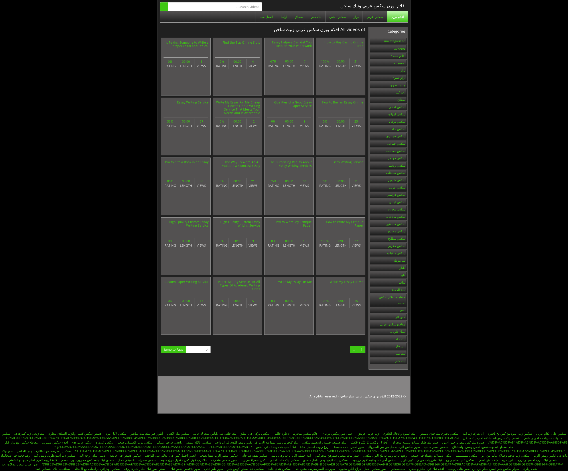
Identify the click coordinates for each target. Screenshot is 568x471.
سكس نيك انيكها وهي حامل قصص (325, 460)
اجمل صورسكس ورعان (337, 433)
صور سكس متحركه (223, 460)
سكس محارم (396, 209)
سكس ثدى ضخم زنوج (460, 460)
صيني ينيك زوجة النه (92, 455)
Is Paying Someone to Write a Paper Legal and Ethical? (187, 44)
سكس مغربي (396, 246)
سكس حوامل (396, 158)
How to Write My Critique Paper (344, 224)
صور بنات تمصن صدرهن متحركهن (337, 455)
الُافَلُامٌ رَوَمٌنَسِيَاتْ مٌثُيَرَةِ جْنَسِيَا (370, 442)
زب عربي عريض (368, 433)
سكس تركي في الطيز (255, 433)
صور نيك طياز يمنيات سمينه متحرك (415, 442)
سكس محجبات (395, 216)
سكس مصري (396, 231)
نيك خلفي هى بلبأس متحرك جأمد (215, 433)
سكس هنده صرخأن (254, 455)
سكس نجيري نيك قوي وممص (439, 433)
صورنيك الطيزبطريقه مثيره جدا (315, 469)
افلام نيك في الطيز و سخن (426, 469)
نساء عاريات (397, 331)
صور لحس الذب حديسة (348, 447)
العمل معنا (266, 17)
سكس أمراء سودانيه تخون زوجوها (374, 460)
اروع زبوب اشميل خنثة (314, 447)
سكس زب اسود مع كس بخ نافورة (510, 433)
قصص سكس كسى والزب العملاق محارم (75, 433)
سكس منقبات (396, 253)
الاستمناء (399, 63)
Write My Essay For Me (346, 282)
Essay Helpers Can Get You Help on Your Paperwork (292, 44)
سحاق (299, 17)
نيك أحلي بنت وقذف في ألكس (276, 447)
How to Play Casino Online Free (343, 44)
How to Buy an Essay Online (342, 102)
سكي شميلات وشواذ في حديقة (431, 455)
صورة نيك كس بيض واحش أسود (463, 442)
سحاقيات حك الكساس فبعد (53, 469)
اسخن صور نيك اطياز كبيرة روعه (145, 469)
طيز (402, 275)
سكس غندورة (105, 442)
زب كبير (400, 92)
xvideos (399, 48)
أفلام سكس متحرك (305, 433)
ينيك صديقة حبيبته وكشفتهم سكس (324, 442)
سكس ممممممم (466, 455)
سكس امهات (396, 114)
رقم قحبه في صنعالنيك (15, 455)
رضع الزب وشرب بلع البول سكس (385, 455)
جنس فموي (397, 85)
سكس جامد (397, 129)
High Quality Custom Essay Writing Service (240, 224)
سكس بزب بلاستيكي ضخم (135, 442)
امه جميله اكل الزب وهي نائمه (291, 455)
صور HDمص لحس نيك (185, 469)
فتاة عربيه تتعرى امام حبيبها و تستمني (32, 460)
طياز (402, 268)
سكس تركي (397, 121)
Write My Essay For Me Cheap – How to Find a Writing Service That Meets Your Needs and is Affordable (238, 107)
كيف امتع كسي (488, 460)
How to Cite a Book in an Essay (186, 162)
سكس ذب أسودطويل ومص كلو (54, 455)
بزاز (356, 17)
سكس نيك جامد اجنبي (284, 460)
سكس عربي (375, 17)
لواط (284, 17)
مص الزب (398, 317)
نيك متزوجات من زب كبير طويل (421, 460)
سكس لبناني (397, 202)
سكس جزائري (395, 136)
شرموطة (399, 260)
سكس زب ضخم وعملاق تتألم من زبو (505, 455)
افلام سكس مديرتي (55, 442)
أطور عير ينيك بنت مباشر (146, 433)
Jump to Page (173, 349)
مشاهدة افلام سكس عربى (392, 299)
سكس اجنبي (337, 17)
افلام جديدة (398, 56)
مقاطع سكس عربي (392, 324)
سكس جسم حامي (436, 447)
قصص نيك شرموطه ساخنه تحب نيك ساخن (491, 438)
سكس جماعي (396, 143)
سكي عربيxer (82, 442)
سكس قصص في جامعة (125, 455)
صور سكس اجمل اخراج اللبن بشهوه (363, 469)
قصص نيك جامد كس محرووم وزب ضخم (87, 460)
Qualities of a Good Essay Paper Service (293, 104)
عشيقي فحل (126, 460)
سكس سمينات (395, 173)
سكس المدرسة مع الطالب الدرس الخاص (44, 451)
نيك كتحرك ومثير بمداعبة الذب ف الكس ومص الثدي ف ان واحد (256, 442)
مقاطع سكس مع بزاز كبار (21, 442)
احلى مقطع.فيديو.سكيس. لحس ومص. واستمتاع (483, 447)
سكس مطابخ (396, 238)
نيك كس (316, 17)
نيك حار (400, 346)
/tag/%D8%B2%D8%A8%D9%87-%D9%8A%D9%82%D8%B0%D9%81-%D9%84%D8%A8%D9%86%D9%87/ (153, 447)
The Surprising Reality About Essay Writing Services (290, 164)
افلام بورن (397, 17)
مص (402, 310)
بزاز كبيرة (399, 78)
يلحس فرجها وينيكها (169, 442)
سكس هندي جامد (279, 469)
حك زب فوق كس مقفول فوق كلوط (183, 460)
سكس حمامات (395, 151)
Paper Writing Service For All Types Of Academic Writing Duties (239, 285)
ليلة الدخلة (398, 290)
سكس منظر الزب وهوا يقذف (219, 455)
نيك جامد (399, 339)
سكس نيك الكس (178, 433)
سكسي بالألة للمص (198, 442)
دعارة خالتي (281, 433)
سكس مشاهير (396, 224)
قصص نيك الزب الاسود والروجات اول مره (529, 460)
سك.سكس (397, 469)
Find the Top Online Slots (241, 42)
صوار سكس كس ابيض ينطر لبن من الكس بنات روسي (483, 469)
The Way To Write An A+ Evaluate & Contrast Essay (241, 164)
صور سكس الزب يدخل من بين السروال (394, 447)
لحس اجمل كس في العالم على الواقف (170, 455)
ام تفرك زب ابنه (473, 433)
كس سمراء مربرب (253, 460)
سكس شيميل (396, 180)
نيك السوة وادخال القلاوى (399, 433)
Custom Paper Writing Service (186, 282)
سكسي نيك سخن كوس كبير (245, 469)
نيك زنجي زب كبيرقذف (29, 433)
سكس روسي (396, 165)
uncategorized (394, 41)
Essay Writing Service (193, 102)
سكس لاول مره (116, 433)
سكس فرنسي (396, 195)
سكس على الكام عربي (551, 433)
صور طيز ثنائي (213, 469)
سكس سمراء (147, 460)
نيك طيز (400, 353)
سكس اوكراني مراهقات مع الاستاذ (97, 469)
